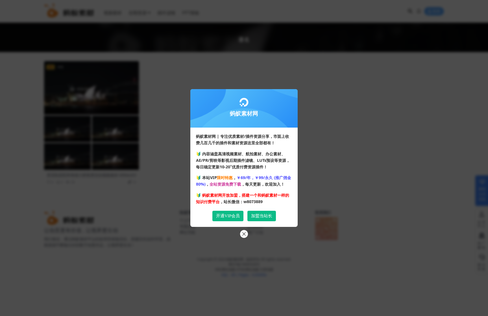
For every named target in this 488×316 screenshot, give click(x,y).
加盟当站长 (261, 216)
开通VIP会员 (228, 216)
